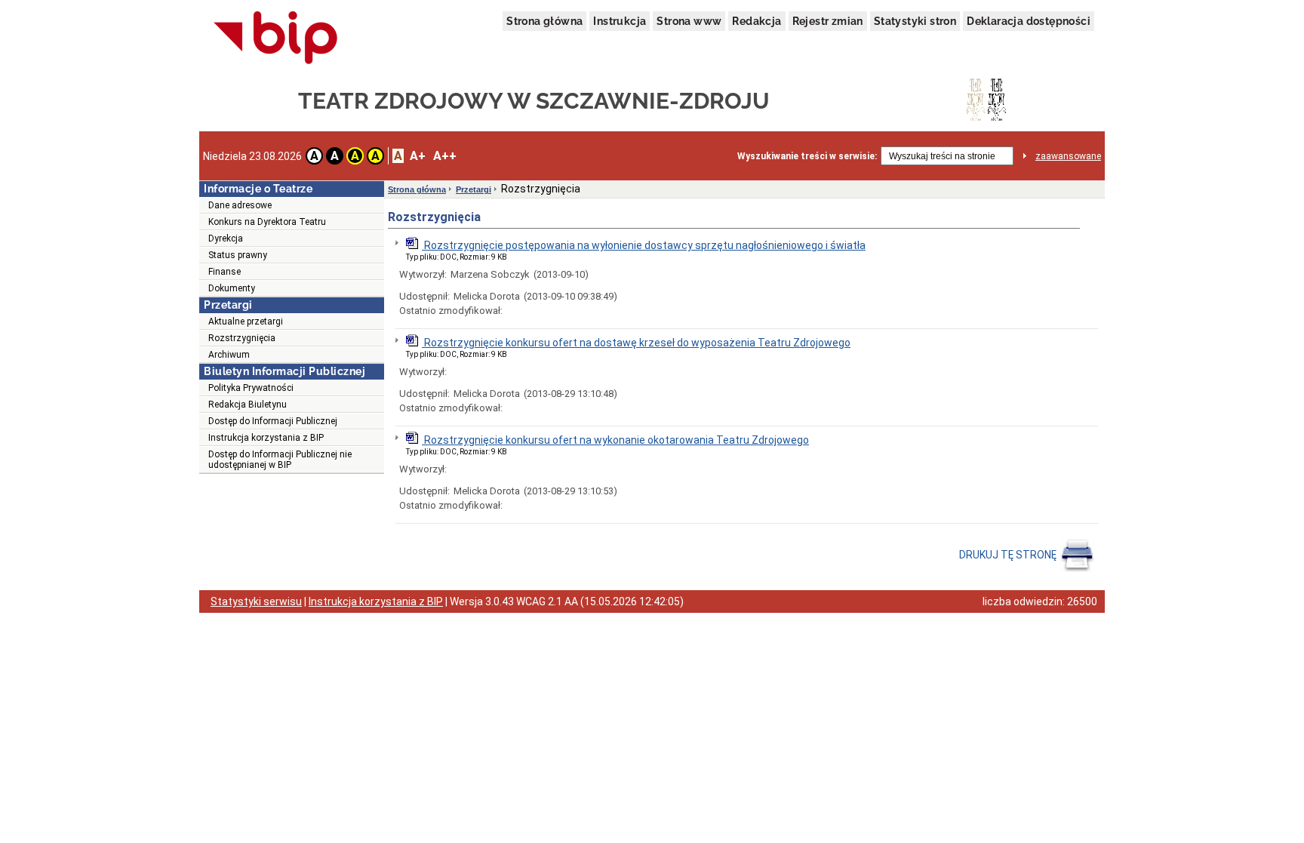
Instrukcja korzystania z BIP (266, 437)
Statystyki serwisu (256, 601)
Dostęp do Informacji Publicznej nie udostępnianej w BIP (280, 459)
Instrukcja (619, 21)
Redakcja (756, 21)
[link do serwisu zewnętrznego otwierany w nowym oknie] (275, 38)
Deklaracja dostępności (1028, 21)
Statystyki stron (915, 21)
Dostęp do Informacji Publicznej (272, 421)
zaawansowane (1068, 156)
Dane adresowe (240, 205)
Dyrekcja (225, 238)
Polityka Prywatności (251, 388)
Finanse (224, 271)
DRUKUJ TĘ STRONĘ (1009, 555)
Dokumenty (231, 288)
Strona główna (544, 21)
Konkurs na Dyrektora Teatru (267, 222)
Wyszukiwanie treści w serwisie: (807, 156)
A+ (418, 156)
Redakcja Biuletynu (247, 404)
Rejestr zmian (827, 21)
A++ (445, 156)
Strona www (689, 21)
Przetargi (473, 189)
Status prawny (237, 255)
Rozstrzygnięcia (241, 338)
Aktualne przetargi (245, 321)
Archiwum (229, 354)
